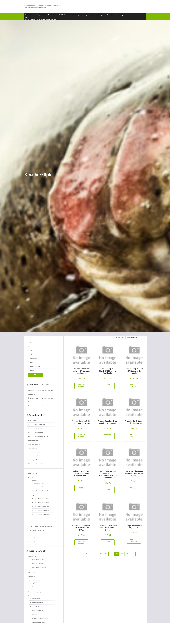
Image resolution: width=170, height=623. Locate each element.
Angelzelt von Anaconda (38, 583)
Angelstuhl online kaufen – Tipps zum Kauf (40, 595)
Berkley (34, 496)
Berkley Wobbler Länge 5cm (41, 502)
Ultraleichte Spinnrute (63, 15)
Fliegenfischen (41, 15)
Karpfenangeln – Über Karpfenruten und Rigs (41, 390)
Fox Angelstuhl (33, 448)
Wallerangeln (100, 15)
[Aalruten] (28, 370)
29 (127, 554)
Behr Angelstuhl (33, 456)
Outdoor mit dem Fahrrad (36, 406)
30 (132, 554)
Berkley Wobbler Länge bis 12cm (42, 514)
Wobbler (31, 477)
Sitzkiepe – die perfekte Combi (37, 463)
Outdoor (109, 15)
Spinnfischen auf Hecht (35, 542)
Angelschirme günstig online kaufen (38, 591)
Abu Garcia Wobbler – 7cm (41, 483)
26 (111, 554)
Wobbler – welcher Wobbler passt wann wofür (41, 526)
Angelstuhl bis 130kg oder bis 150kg (39, 436)
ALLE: (122, 337)
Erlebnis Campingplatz (35, 394)
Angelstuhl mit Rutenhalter (36, 432)
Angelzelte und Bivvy (34, 580)
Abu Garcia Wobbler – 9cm (41, 487)
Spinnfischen (29, 15)
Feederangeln (120, 15)
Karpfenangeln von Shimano (39, 567)
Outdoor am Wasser (34, 402)
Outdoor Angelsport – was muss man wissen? (41, 398)
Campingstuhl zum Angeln (36, 460)
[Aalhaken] (28, 362)
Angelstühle (88, 15)
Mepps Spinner (33, 473)
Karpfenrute (32, 556)
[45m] (28, 350)
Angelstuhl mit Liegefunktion (37, 424)
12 (116, 337)
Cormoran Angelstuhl (34, 444)
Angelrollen (32, 572)
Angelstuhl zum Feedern (35, 428)
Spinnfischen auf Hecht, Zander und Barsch (42, 6)
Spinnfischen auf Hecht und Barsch (38, 534)
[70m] (28, 354)
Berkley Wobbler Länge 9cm (41, 510)
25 (106, 554)
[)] (28, 346)
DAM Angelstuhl (33, 440)
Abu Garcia (34, 480)
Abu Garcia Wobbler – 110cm (41, 491)
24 (119, 337)
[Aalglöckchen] (28, 358)
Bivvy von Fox (35, 587)
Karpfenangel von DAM (38, 559)
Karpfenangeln (76, 15)
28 (122, 554)
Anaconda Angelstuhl (35, 452)
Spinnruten (51, 15)
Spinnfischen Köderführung (36, 530)
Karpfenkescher (33, 576)
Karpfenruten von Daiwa (38, 563)
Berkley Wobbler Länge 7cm (41, 506)
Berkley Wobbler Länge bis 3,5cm (43, 498)
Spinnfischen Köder (34, 538)
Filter (35, 375)
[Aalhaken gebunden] (28, 366)
